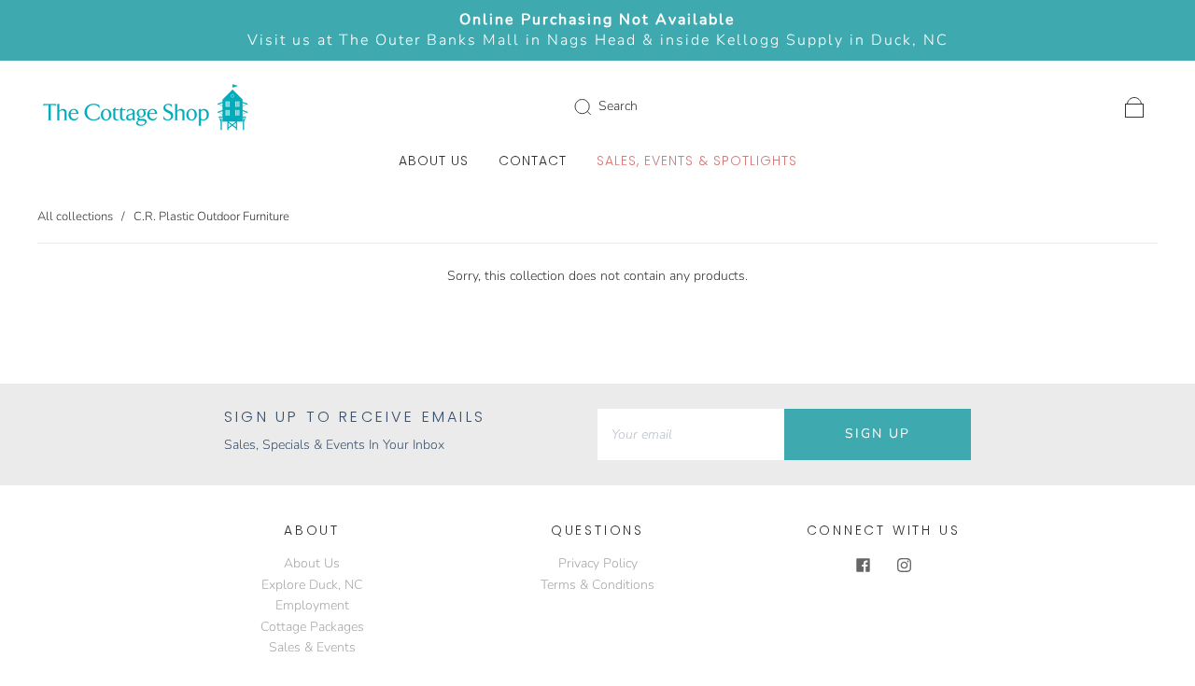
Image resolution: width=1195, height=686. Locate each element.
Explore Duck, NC (311, 585)
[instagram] (903, 564)
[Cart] (1135, 106)
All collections (75, 216)
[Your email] (691, 434)
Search (618, 106)
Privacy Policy (598, 563)
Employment (312, 605)
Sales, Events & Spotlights (697, 161)
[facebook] (862, 564)
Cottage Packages (312, 627)
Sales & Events (312, 647)
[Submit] (594, 106)
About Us (434, 161)
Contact (533, 161)
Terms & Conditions (597, 585)
